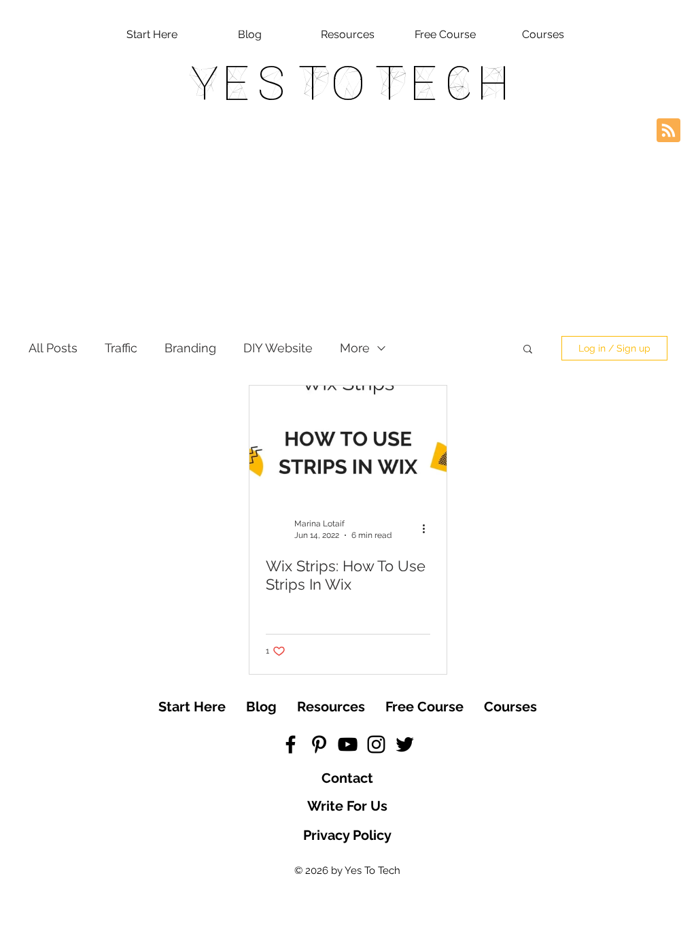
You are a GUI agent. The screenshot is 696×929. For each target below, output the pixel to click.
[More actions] (428, 528)
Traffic (121, 348)
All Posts (53, 348)
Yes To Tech (348, 83)
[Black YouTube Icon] (348, 744)
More (355, 348)
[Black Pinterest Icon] (319, 744)
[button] (527, 350)
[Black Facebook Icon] (290, 744)
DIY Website (278, 348)
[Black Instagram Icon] (376, 744)
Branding (190, 348)
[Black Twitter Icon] (405, 744)
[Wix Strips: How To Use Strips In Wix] (348, 442)
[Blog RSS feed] (668, 130)
